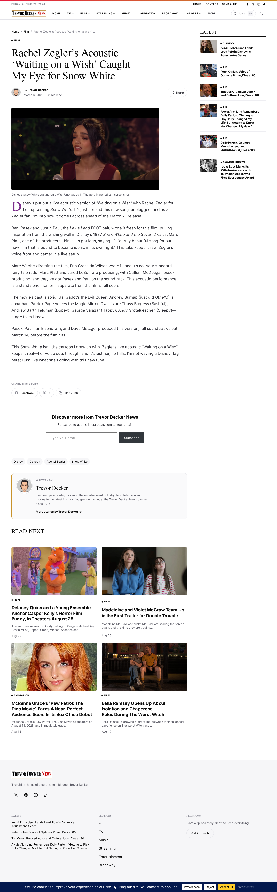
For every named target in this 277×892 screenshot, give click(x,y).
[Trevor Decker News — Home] (28, 13)
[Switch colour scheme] (261, 13)
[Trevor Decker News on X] (253, 4)
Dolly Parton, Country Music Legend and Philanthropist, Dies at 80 (238, 146)
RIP (225, 67)
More (212, 13)
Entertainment (110, 857)
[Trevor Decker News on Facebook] (247, 4)
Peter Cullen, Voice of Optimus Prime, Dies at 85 (238, 73)
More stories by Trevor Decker (57, 511)
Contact (212, 4)
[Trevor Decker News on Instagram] (258, 4)
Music (126, 13)
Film (83, 13)
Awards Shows (234, 162)
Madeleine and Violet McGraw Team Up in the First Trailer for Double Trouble (143, 612)
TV (69, 13)
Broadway (170, 13)
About (197, 4)
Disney (18, 461)
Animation (148, 13)
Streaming (104, 13)
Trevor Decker (38, 90)
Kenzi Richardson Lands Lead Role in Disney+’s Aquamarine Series (237, 51)
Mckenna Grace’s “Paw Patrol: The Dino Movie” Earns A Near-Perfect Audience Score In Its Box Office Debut (51, 709)
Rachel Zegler (56, 461)
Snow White (80, 461)
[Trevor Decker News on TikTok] (264, 4)
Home (56, 13)
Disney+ (34, 461)
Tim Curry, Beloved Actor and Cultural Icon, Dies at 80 (240, 93)
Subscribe (131, 438)
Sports (192, 13)
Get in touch (200, 833)
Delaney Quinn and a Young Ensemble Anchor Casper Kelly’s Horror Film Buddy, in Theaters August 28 (51, 613)
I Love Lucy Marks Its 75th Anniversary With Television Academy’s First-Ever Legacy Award (237, 172)
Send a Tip (229, 4)
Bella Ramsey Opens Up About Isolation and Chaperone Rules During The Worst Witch (133, 709)
